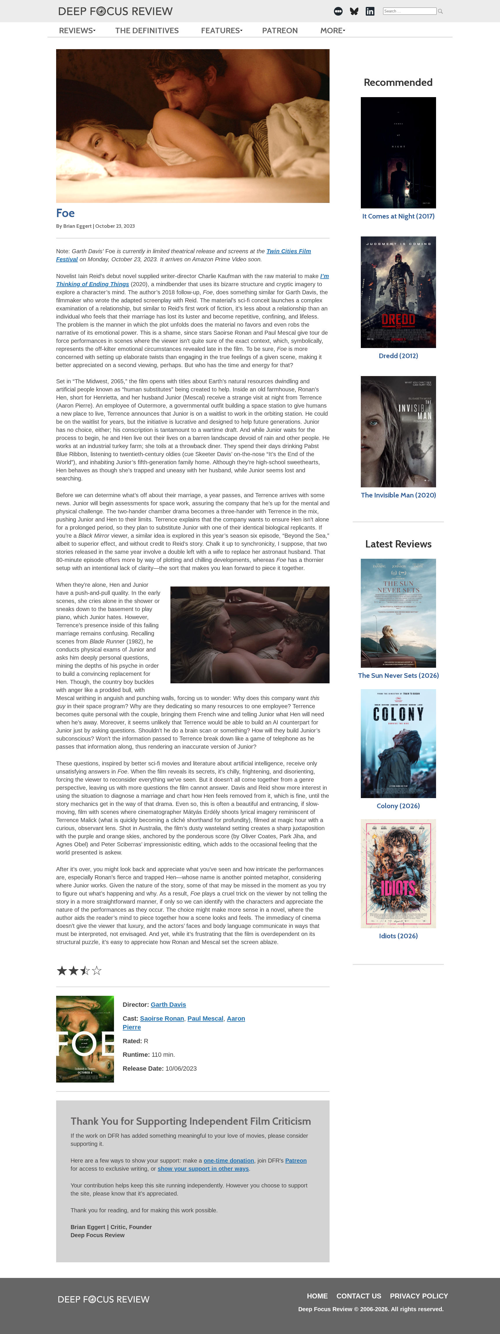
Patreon (280, 30)
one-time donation (229, 1160)
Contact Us (359, 1296)
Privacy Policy (419, 1296)
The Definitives (147, 30)
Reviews (76, 30)
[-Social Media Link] (338, 11)
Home (317, 1296)
